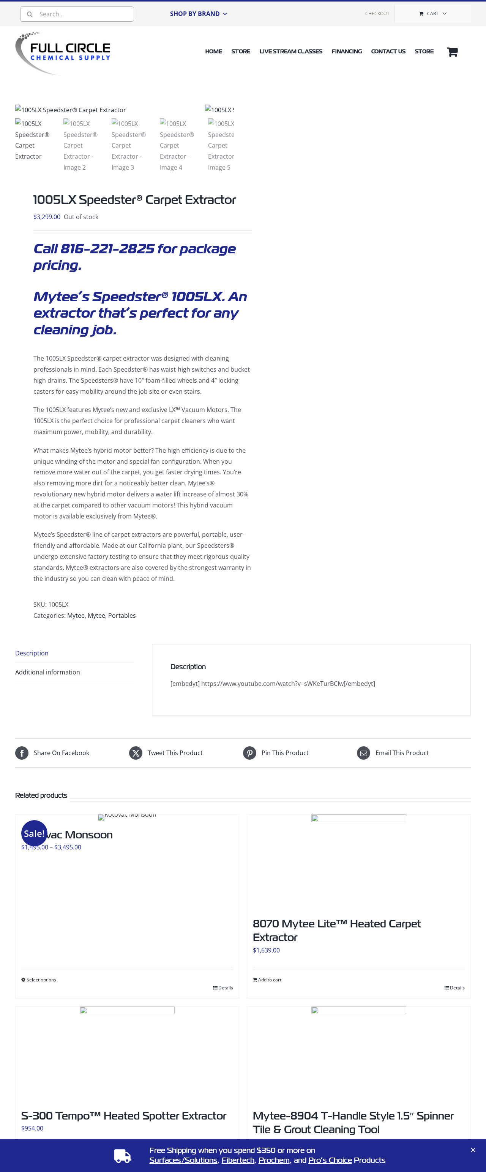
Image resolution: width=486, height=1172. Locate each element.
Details (225, 987)
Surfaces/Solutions (184, 1160)
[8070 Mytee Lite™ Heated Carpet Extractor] (358, 862)
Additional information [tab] (47, 672)
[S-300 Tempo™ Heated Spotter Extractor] (127, 1054)
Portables (122, 615)
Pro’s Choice (330, 1160)
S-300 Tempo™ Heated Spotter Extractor (123, 1116)
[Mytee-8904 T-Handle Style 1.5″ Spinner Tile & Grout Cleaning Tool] (358, 1054)
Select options (41, 979)
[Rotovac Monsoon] (127, 817)
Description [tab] (32, 653)
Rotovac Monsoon (67, 834)
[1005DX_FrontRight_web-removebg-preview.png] (110, 110)
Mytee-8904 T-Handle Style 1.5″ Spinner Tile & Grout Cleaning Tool (353, 1122)
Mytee (76, 615)
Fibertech (238, 1160)
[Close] (473, 1150)
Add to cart (269, 979)
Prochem (274, 1160)
